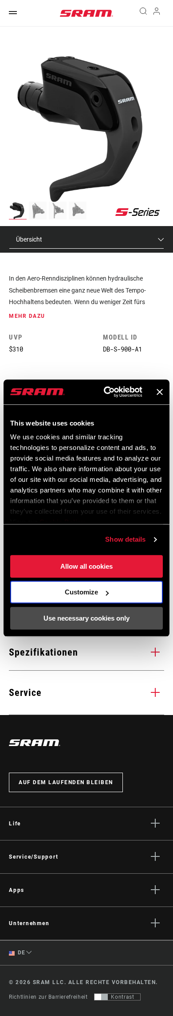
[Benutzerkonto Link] (157, 13)
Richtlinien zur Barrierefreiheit (48, 997)
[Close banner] (160, 392)
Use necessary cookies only (86, 618)
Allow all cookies (86, 566)
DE (20, 953)
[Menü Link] (13, 13)
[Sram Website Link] (86, 13)
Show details (125, 539)
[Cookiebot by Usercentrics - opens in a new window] (106, 392)
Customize (81, 592)
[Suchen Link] (143, 13)
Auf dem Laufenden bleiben (66, 782)
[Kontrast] (101, 997)
